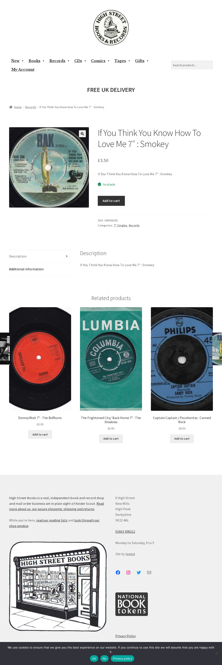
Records (57, 61)
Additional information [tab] (26, 269)
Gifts (139, 61)
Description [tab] (17, 256)
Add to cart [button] (40, 434)
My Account (22, 69)
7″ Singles (120, 225)
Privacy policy (122, 658)
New (15, 61)
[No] (216, 653)
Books (34, 61)
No (105, 658)
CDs (78, 61)
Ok (94, 658)
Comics (98, 61)
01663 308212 (125, 531)
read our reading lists (51, 520)
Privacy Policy (125, 636)
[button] (82, 133)
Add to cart (111, 200)
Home (18, 107)
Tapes (120, 61)
